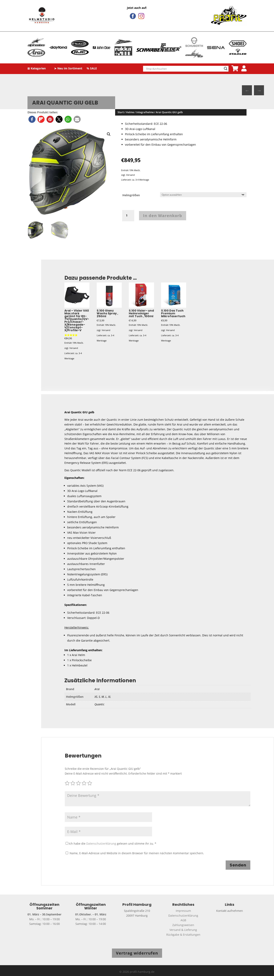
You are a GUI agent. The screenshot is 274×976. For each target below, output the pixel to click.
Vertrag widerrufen (137, 953)
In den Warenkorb (162, 215)
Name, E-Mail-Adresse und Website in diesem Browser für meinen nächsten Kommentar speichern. (137, 853)
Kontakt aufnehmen (229, 911)
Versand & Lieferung (183, 930)
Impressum (183, 911)
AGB (183, 920)
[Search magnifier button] (225, 68)
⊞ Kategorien (36, 68)
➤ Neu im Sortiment (68, 68)
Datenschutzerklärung (101, 843)
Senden (238, 865)
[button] (32, 119)
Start (121, 112)
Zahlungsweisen (183, 925)
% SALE (92, 68)
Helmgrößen (131, 195)
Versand (130, 174)
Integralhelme (145, 112)
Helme (130, 112)
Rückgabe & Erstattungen (183, 934)
